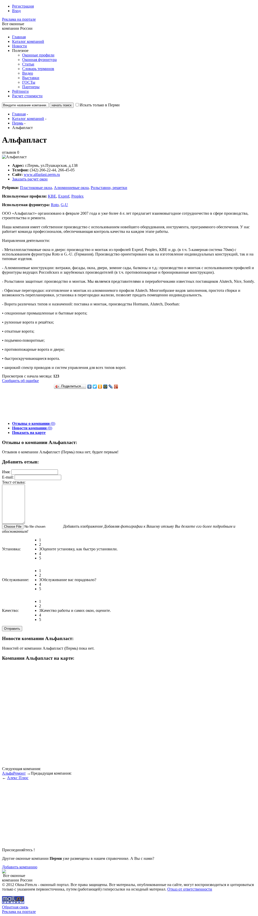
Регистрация (23, 6)
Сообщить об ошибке (20, 380)
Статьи (28, 64)
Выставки (30, 78)
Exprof (63, 196)
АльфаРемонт (14, 773)
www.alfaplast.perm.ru (42, 174)
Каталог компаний (28, 41)
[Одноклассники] (100, 386)
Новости (19, 46)
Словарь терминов (38, 69)
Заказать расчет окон (30, 179)
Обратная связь (15, 907)
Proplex (77, 196)
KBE (52, 196)
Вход (16, 11)
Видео (27, 73)
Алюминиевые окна (71, 187)
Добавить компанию (19, 867)
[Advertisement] (93, 406)
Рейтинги (20, 91)
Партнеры (31, 87)
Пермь (17, 123)
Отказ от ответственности (189, 889)
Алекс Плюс (17, 778)
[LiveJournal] (110, 386)
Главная (19, 37)
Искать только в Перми (100, 105)
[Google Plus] (116, 386)
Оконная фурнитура (39, 59)
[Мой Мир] (105, 386)
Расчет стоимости (27, 96)
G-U (64, 205)
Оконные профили (38, 55)
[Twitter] (95, 386)
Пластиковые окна (36, 187)
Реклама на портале (19, 19)
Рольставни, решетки (109, 187)
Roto (55, 205)
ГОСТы (28, 82)
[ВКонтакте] (89, 386)
